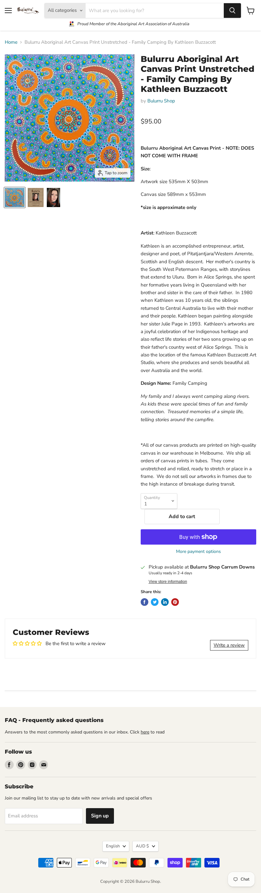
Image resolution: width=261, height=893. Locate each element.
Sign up (100, 815)
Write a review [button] (229, 645)
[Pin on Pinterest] (175, 602)
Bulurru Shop (161, 101)
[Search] (232, 10)
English (113, 846)
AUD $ (142, 846)
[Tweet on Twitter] (155, 602)
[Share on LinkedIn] (165, 602)
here (145, 732)
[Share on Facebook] (144, 602)
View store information (168, 581)
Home (11, 42)
